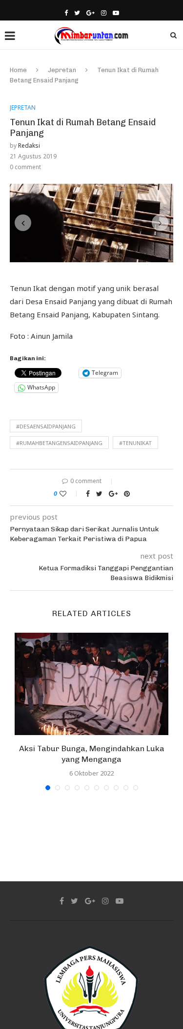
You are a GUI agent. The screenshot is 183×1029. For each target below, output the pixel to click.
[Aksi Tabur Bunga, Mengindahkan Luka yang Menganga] (91, 714)
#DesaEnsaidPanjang (46, 456)
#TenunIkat (135, 473)
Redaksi (29, 145)
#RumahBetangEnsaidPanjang (59, 473)
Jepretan (62, 70)
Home (18, 70)
